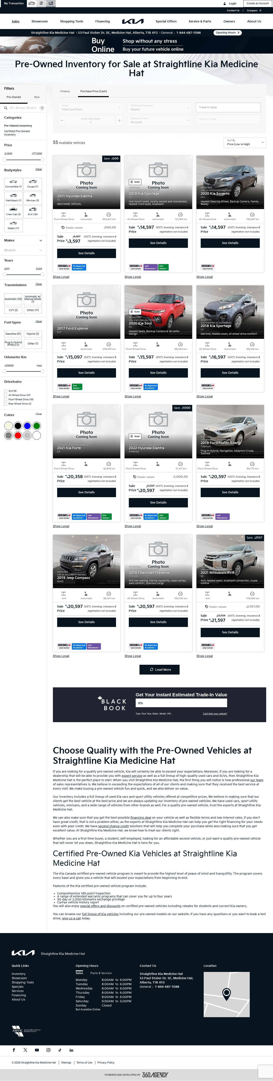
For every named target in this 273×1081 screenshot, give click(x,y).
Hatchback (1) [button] (13, 200)
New (37, 97)
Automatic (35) (13, 299)
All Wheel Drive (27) (19, 395)
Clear (39, 169)
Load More (163, 670)
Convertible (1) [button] (13, 186)
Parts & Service (101, 973)
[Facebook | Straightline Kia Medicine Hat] (14, 1050)
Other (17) (33, 310)
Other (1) (33, 343)
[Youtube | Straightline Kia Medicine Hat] (37, 1050)
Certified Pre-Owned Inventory (17, 133)
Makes (9, 240)
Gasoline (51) (13, 334)
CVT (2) (13, 310)
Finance (65, 91)
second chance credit (113, 826)
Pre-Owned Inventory (18, 125)
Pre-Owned (14, 97)
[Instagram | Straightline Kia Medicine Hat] (48, 1050)
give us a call (71, 918)
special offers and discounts (100, 906)
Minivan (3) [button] (32, 200)
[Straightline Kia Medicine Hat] (227, 994)
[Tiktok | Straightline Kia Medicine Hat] (60, 1050)
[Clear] (42, 108)
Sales (79, 973)
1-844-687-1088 (189, 33)
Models (10, 250)
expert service (132, 776)
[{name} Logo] (23, 952)
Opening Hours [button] (226, 32)
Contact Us (233, 10)
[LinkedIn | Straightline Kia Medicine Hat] (71, 1050)
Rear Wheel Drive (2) (20, 403)
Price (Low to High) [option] (238, 144)
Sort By (231, 140)
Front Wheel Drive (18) (21, 399)
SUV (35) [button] (33, 214)
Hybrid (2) (33, 334)
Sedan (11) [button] (13, 228)
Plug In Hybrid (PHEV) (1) (13, 344)
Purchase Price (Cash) (93, 91)
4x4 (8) (13, 391)
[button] (14, 3)
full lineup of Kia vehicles (100, 914)
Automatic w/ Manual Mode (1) (33, 299)
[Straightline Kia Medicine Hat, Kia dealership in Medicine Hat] (133, 21)
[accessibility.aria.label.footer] (155, 1074)
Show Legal (61, 277)
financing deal (141, 818)
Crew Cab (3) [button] (13, 214)
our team (256, 780)
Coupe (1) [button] (32, 186)
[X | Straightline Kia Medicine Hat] (25, 1050)
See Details (86, 253)
